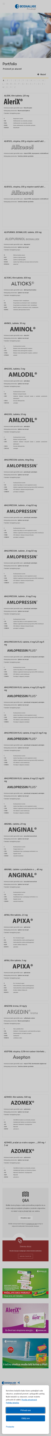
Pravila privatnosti (29, 1400)
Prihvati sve (25, 1410)
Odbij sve (25, 1418)
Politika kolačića (12, 1403)
